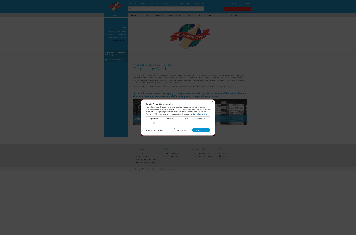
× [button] (212, 102)
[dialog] (178, 117)
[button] (154, 130)
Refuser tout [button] (182, 130)
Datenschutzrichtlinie (200, 114)
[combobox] (209, 102)
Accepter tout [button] (201, 130)
